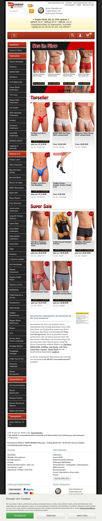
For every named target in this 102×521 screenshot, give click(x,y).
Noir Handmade (15, 264)
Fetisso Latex (14, 160)
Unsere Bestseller (16, 62)
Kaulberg (13, 254)
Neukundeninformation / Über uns (84, 3)
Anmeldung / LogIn (14, 467)
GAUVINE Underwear (13, 134)
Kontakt (78, 5)
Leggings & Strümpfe (13, 147)
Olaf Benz (13, 77)
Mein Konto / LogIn (88, 5)
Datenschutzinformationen (63, 460)
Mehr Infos (82, 515)
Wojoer (12, 328)
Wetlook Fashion (16, 398)
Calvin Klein (14, 223)
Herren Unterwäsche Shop (56, 3)
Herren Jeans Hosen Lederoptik (16, 339)
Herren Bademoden (14, 391)
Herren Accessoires (14, 372)
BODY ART (13, 193)
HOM (11, 249)
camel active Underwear (14, 209)
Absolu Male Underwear (14, 101)
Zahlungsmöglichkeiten (62, 462)
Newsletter (69, 3)
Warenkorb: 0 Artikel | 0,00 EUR (19, 470)
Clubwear (13, 67)
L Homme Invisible (16, 259)
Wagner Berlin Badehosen (15, 322)
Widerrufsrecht (58, 467)
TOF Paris (13, 95)
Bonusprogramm (70, 5)
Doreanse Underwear (13, 126)
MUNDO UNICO (15, 141)
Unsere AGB (58, 457)
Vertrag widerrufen (61, 478)
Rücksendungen (59, 470)
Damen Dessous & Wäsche (16, 404)
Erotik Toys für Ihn (16, 359)
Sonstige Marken (16, 346)
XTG (11, 333)
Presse (55, 475)
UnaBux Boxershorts (14, 314)
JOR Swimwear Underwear (15, 114)
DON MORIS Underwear (14, 237)
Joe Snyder (13, 108)
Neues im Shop (15, 50)
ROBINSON (14, 290)
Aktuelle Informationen (16, 457)
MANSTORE (14, 72)
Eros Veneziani (15, 203)
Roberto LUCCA (15, 285)
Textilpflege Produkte (13, 352)
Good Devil (13, 244)
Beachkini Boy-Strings (15, 171)
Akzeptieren (20, 515)
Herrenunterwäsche (17, 385)
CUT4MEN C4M (15, 82)
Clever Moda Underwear (14, 88)
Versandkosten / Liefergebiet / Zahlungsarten (70, 465)
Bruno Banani (14, 198)
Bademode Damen (16, 411)
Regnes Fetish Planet (15, 278)
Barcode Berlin (15, 177)
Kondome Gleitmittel (13, 365)
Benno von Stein (15, 183)
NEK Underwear (15, 165)
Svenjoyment (14, 303)
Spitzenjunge (14, 308)
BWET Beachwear (16, 188)
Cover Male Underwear (14, 230)
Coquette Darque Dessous (16, 217)
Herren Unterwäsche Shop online (66, 472)
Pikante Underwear (13, 270)
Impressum (57, 455)
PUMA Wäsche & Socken (16, 296)
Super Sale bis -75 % (16, 423)
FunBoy (12, 120)
